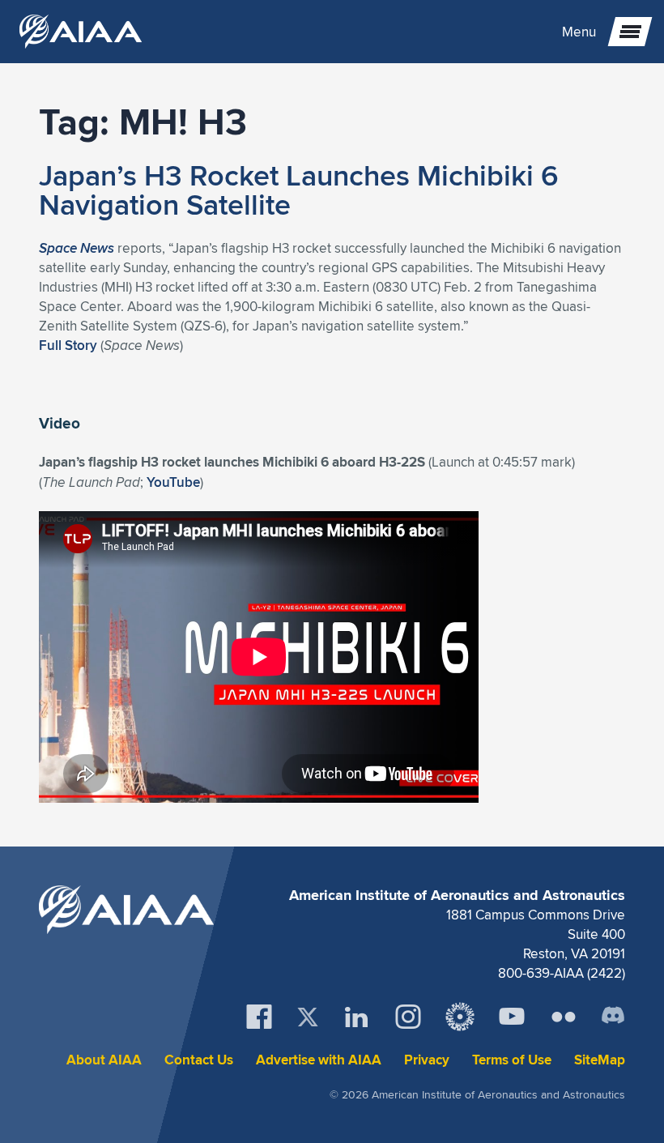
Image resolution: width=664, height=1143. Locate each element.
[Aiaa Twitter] (308, 1017)
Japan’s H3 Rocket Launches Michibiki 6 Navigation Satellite (299, 189)
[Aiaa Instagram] (408, 1016)
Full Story (68, 345)
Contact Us (198, 1060)
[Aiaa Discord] (613, 1017)
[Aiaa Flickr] (563, 1016)
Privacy (426, 1060)
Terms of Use (511, 1060)
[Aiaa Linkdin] (356, 1016)
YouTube (173, 482)
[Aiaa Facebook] (259, 1016)
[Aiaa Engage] (460, 1016)
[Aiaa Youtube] (511, 1016)
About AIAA (104, 1060)
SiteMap (599, 1060)
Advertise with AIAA (318, 1060)
